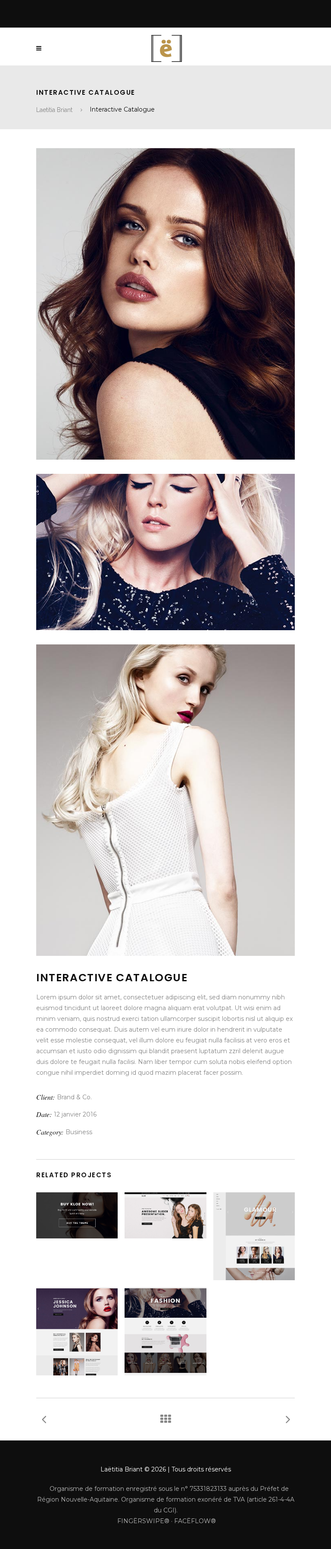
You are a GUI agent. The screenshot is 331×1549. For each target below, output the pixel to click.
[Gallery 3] (165, 800)
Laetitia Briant (54, 110)
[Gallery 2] (165, 552)
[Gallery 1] (165, 304)
